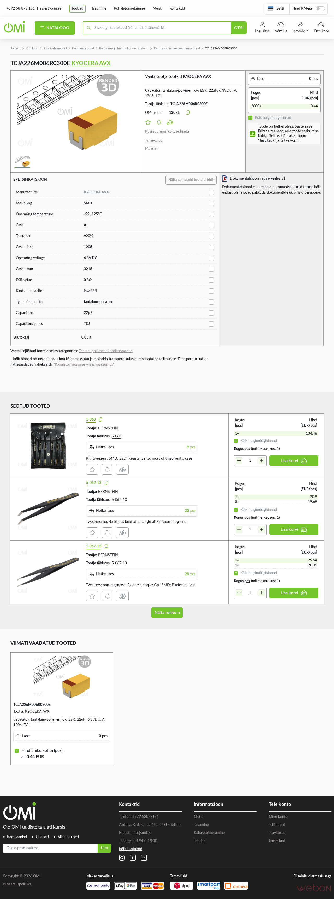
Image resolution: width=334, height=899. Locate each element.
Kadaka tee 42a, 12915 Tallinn (157, 825)
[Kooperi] (100, 419)
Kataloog (57, 28)
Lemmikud (300, 31)
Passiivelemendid (55, 48)
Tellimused (277, 825)
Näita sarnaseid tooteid (191, 180)
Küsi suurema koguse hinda (167, 131)
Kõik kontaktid (130, 849)
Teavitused (277, 833)
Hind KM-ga (302, 8)
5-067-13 (93, 546)
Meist (157, 8)
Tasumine (98, 8)
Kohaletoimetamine (129, 8)
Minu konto (278, 817)
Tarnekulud (154, 141)
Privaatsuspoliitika (17, 884)
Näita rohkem (167, 613)
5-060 (91, 419)
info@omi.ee (141, 833)
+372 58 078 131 (21, 8)
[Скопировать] (188, 113)
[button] (276, 8)
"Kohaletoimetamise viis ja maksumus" (83, 364)
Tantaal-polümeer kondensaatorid (177, 48)
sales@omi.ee (50, 8)
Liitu (104, 848)
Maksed (151, 149)
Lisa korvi (289, 461)
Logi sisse (262, 31)
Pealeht (15, 48)
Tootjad (77, 8)
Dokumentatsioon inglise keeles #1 (257, 178)
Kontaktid (177, 8)
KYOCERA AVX (91, 63)
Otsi (239, 28)
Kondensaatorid (83, 48)
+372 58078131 (146, 817)
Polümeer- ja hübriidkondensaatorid (123, 48)
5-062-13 (93, 483)
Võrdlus (281, 31)
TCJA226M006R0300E (32, 705)
